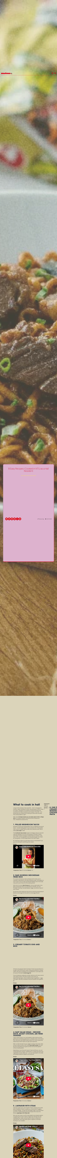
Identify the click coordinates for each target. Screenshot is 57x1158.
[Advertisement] (28, 958)
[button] (6, 519)
